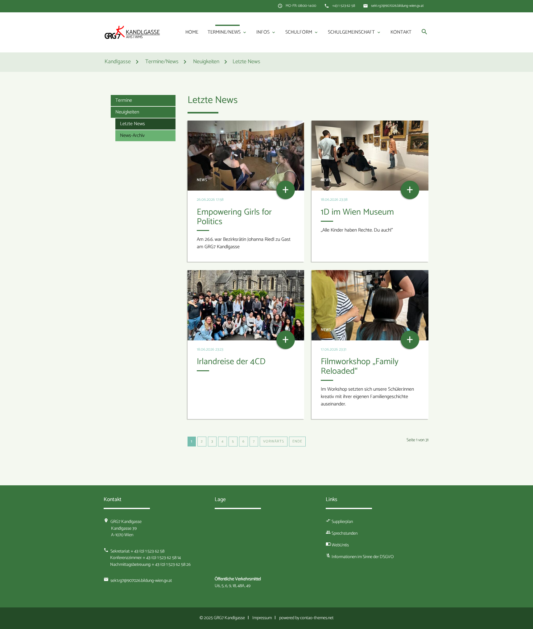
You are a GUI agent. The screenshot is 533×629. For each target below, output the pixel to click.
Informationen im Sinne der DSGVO (363, 557)
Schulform (302, 32)
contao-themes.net (316, 618)
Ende (297, 441)
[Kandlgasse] (132, 32)
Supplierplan (342, 521)
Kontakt (400, 32)
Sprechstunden (344, 533)
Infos (266, 32)
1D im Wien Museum (357, 212)
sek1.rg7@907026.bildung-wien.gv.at (397, 6)
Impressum (262, 618)
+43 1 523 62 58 (343, 6)
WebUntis (340, 545)
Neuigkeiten (127, 112)
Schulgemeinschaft (354, 32)
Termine (123, 100)
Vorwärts (273, 441)
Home (191, 32)
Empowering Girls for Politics (234, 217)
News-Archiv (132, 135)
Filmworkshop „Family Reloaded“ (360, 366)
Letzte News (246, 62)
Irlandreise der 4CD (231, 362)
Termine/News (227, 32)
